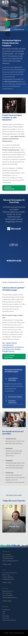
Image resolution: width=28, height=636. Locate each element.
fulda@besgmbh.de (8, 579)
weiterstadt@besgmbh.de (10, 560)
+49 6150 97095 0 (7, 558)
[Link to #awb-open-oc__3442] (24, 3)
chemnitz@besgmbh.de (9, 597)
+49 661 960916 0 (7, 577)
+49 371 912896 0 (7, 595)
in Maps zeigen (6, 564)
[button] (14, 379)
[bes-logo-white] (5, 1)
